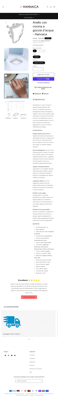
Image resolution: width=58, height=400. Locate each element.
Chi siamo (32, 355)
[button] (3, 7)
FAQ (31, 372)
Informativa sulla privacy (31, 393)
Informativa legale (39, 395)
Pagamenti (32, 362)
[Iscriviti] (41, 381)
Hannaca (10, 393)
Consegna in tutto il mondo (11, 334)
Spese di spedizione (45, 40)
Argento (36, 56)
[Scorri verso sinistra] (25, 339)
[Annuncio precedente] (3, 14)
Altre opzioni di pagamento (43, 82)
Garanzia (32, 365)
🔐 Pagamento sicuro (39, 99)
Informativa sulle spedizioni (22, 395)
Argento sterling (39, 62)
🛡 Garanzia (45, 93)
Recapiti (32, 395)
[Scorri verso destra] (32, 339)
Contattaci (32, 358)
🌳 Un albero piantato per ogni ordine (43, 87)
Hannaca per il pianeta (36, 368)
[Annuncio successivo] (55, 14)
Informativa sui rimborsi (19, 393)
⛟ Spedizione (37, 93)
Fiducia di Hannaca (29, 297)
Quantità (35, 66)
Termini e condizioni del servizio (46, 393)
